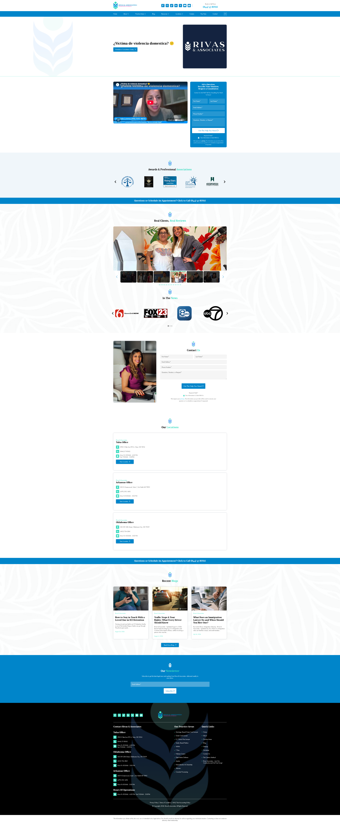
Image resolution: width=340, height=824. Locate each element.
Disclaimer (206, 750)
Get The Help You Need (207, 130)
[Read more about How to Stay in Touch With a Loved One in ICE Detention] (130, 598)
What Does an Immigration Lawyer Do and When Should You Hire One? (208, 620)
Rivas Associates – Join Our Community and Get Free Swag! (212, 762)
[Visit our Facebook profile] (163, 5)
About (125, 14)
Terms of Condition (165, 803)
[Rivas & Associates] (125, 5)
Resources (164, 14)
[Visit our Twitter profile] (180, 5)
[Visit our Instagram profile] (167, 5)
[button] (159, 284)
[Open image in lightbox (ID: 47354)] (170, 248)
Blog (153, 14)
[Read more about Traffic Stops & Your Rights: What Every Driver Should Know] (170, 598)
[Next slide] (224, 182)
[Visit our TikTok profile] (171, 5)
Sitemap (205, 747)
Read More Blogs (169, 645)
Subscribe (169, 691)
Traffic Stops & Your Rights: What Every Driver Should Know (168, 620)
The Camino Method (209, 757)
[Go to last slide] (113, 313)
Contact (215, 14)
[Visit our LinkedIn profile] (176, 5)
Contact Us (206, 754)
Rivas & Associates (170, 806)
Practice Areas (139, 14)
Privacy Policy (154, 803)
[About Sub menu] (128, 14)
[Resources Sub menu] (168, 14)
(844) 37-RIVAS (210, 7)
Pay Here (203, 14)
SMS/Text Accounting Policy (181, 803)
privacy (182, 399)
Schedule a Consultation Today (124, 49)
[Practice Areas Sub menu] (145, 14)
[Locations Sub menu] (182, 14)
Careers (191, 14)
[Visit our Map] (189, 5)
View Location (124, 462)
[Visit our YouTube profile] (184, 5)
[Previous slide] (115, 182)
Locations (178, 14)
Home (115, 14)
